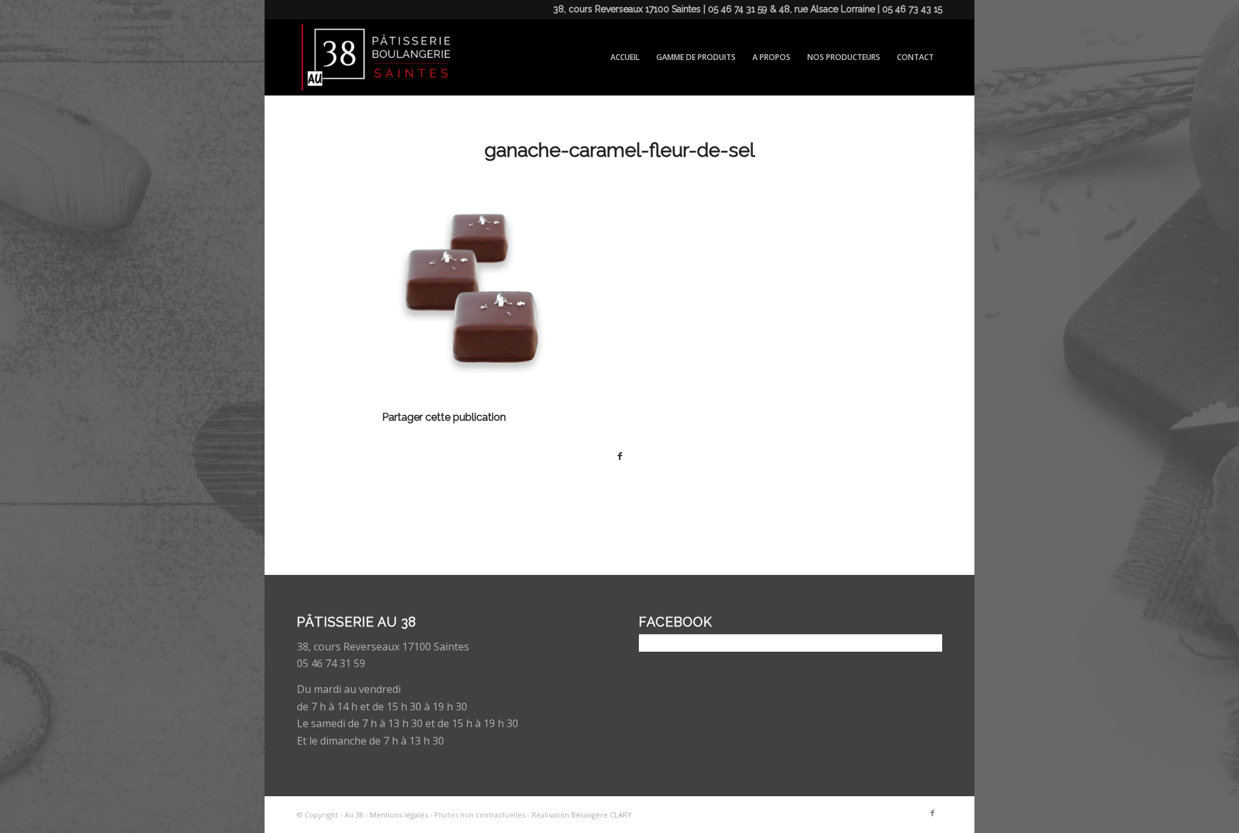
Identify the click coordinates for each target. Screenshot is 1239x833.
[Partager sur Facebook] (619, 456)
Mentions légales (399, 814)
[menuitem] (625, 57)
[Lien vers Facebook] (932, 813)
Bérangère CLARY (601, 814)
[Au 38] (373, 57)
